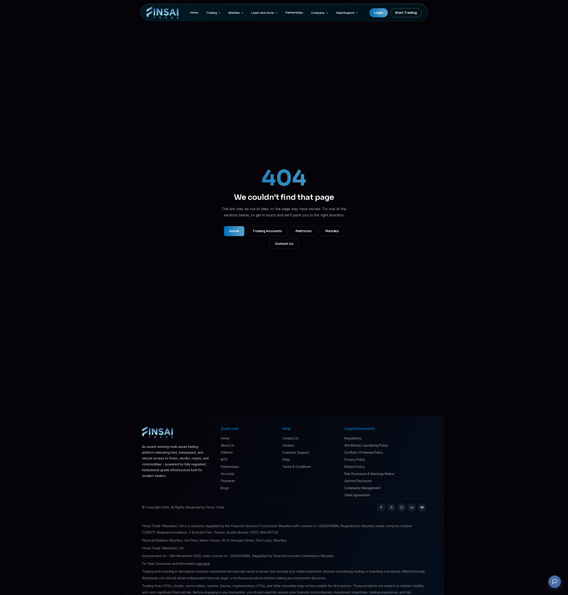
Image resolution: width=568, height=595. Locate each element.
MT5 (224, 459)
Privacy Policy (354, 459)
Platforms (304, 231)
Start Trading (406, 13)
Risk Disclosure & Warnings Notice (369, 474)
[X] (391, 507)
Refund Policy (354, 466)
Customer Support (295, 452)
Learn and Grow (262, 12)
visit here (203, 564)
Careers (288, 445)
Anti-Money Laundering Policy (366, 445)
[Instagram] (402, 507)
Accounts (227, 474)
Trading (211, 12)
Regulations (352, 438)
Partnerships (294, 12)
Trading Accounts (267, 231)
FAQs (286, 459)
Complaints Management (362, 488)
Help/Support (345, 12)
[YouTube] (422, 507)
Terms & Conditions (296, 466)
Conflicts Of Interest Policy (363, 452)
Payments (228, 481)
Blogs (225, 488)
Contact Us (284, 244)
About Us (227, 445)
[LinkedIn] (412, 507)
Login (378, 13)
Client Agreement (357, 495)
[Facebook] (381, 507)
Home (194, 12)
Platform (227, 452)
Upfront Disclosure (358, 481)
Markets (234, 12)
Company (318, 12)
